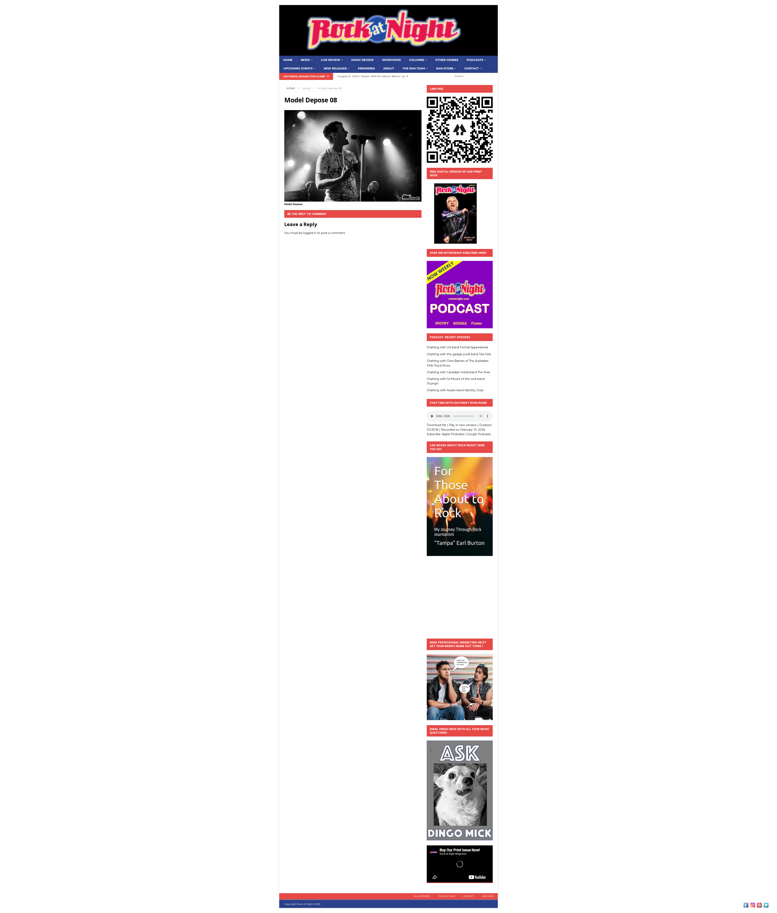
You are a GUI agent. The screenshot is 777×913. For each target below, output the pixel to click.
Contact (471, 68)
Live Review (330, 60)
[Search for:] (472, 76)
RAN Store (444, 68)
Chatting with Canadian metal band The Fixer (458, 372)
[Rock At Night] (388, 53)
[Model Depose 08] (352, 199)
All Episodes (422, 896)
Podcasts (475, 60)
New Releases (335, 68)
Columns (416, 60)
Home (287, 60)
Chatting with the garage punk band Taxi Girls (459, 354)
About (388, 68)
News (305, 60)
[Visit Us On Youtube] (759, 906)
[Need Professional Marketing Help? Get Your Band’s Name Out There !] (460, 718)
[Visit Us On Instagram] (752, 906)
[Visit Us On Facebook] (746, 906)
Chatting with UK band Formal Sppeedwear (457, 347)
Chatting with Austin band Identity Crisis (455, 390)
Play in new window (463, 425)
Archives (488, 896)
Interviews (391, 60)
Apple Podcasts (453, 434)
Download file (436, 425)
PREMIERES (366, 68)
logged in (309, 233)
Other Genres (446, 60)
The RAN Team (413, 68)
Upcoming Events (298, 68)
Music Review (362, 60)
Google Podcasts (479, 434)
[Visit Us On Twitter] (766, 906)
